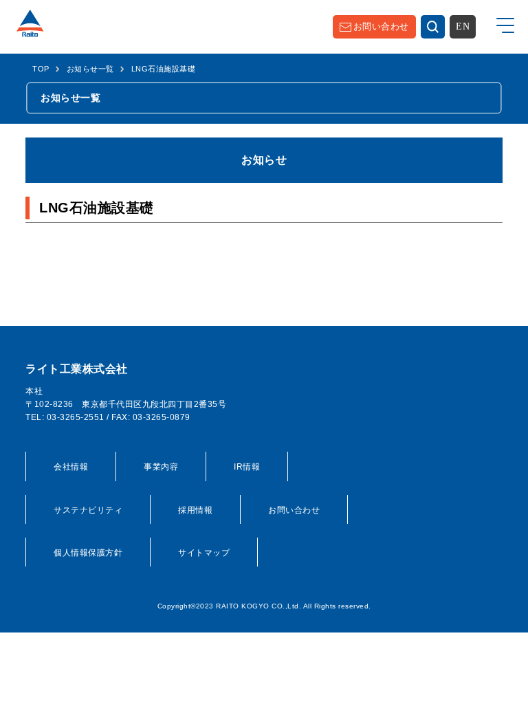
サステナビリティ (88, 510)
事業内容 (161, 467)
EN (463, 26)
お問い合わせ (381, 26)
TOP (41, 69)
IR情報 (247, 467)
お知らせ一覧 (90, 69)
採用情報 (195, 510)
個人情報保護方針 (88, 553)
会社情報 (71, 467)
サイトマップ (204, 553)
